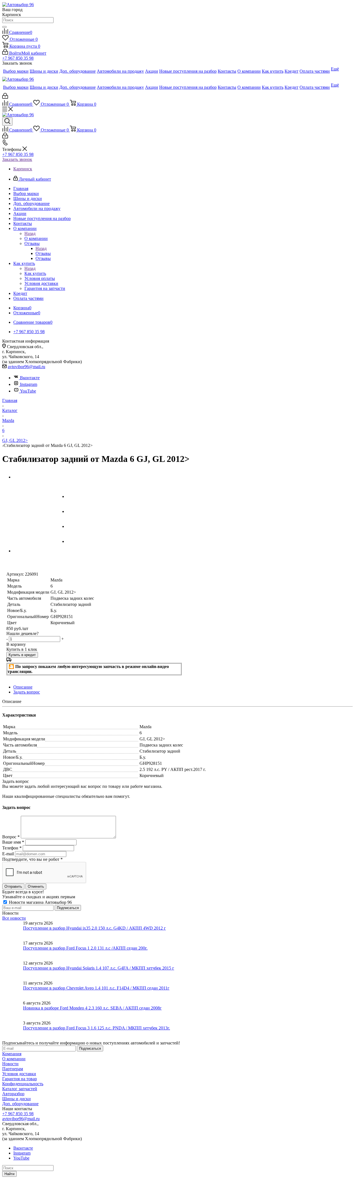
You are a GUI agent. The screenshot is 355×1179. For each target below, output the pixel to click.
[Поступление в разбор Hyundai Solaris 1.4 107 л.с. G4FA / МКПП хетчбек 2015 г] (12, 971)
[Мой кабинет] (5, 97)
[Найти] (4, 27)
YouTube (28, 391)
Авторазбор (13, 1093)
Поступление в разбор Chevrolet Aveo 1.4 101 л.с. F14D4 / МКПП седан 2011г (96, 988)
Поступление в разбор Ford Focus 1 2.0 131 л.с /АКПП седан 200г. (85, 948)
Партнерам (12, 1068)
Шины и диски (16, 1098)
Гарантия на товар (19, 1078)
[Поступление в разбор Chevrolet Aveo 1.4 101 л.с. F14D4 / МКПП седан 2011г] (12, 991)
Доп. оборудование (20, 1103)
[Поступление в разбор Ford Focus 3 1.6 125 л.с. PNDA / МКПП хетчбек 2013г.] (12, 1031)
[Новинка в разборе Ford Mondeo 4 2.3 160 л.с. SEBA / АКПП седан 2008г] (12, 1011)
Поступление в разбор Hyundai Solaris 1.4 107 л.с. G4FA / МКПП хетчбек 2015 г (98, 968)
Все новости (14, 918)
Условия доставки (19, 1073)
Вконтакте (30, 377)
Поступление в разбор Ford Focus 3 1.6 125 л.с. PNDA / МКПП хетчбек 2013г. (96, 1028)
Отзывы (43, 253)
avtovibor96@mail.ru (26, 366)
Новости (10, 1063)
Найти (9, 1174)
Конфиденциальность (22, 1083)
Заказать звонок (17, 159)
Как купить (35, 273)
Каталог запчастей (19, 1088)
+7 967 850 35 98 (18, 58)
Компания (11, 1053)
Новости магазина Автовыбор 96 (40, 902)
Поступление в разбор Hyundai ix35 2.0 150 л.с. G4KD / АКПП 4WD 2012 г (94, 928)
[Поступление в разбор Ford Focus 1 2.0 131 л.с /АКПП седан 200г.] (12, 951)
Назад (30, 233)
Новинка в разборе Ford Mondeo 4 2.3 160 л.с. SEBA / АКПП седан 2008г (92, 1008)
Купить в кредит (22, 655)
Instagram (28, 384)
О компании (36, 238)
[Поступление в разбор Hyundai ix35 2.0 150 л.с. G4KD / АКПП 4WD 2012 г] (12, 931)
